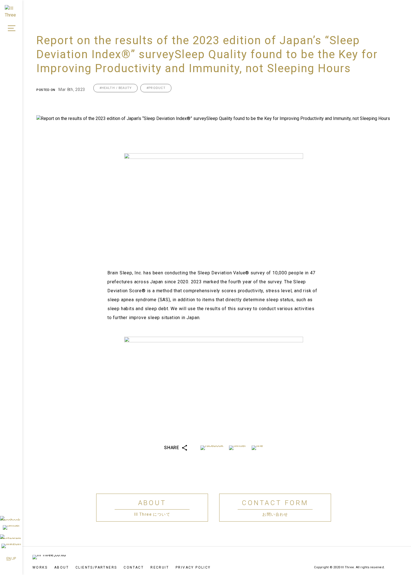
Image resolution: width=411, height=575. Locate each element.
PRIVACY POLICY (193, 567)
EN (8, 558)
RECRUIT (159, 567)
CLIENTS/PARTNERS (96, 567)
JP (14, 558)
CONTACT (134, 567)
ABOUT (61, 567)
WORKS (40, 567)
